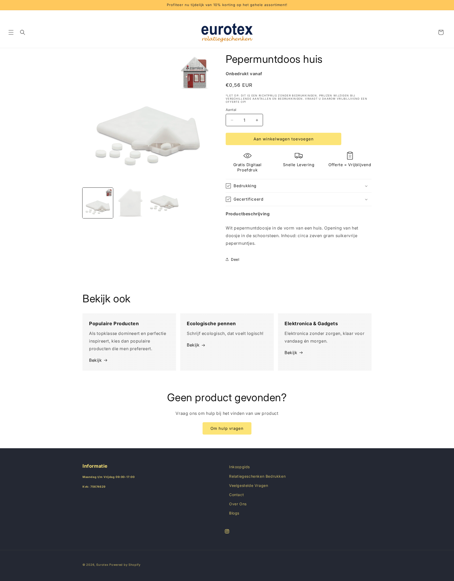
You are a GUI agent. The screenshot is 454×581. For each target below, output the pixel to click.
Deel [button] (235, 259)
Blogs (234, 513)
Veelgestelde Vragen (248, 485)
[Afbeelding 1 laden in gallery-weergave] (97, 203)
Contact (236, 494)
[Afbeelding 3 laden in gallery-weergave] (164, 203)
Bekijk (95, 360)
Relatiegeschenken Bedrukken (257, 476)
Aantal (231, 110)
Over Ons (238, 504)
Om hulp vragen (227, 428)
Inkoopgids (239, 467)
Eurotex (102, 565)
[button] (11, 32)
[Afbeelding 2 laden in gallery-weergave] (131, 203)
